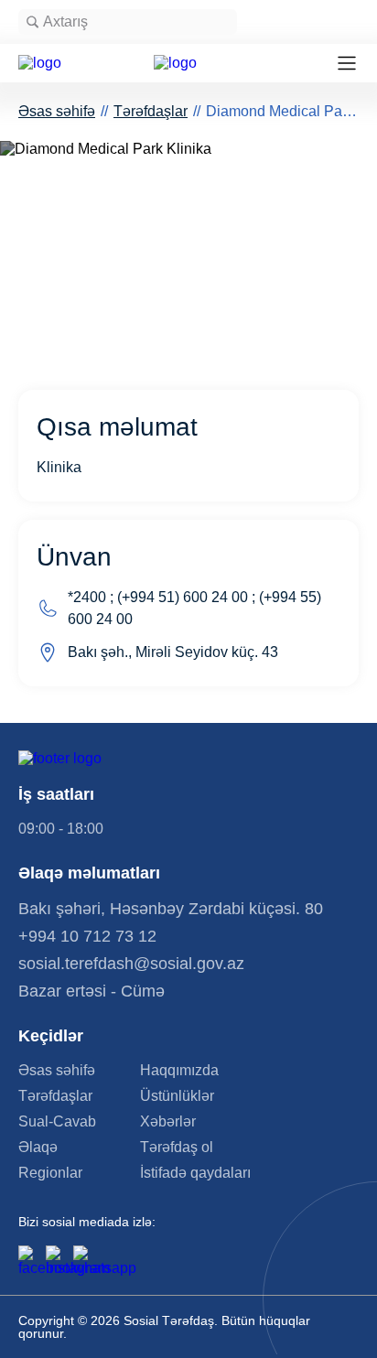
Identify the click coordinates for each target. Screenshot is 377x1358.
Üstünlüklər (177, 1096)
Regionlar (50, 1173)
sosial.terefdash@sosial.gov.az (131, 963)
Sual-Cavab (57, 1122)
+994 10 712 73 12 (87, 936)
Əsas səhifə (56, 111)
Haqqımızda (179, 1070)
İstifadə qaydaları (195, 1173)
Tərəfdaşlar (150, 111)
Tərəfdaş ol (176, 1147)
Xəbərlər (168, 1122)
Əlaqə (38, 1147)
